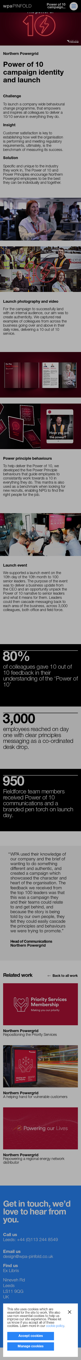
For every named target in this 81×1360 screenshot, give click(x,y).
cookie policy (55, 1326)
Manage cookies (31, 1346)
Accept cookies (30, 1336)
